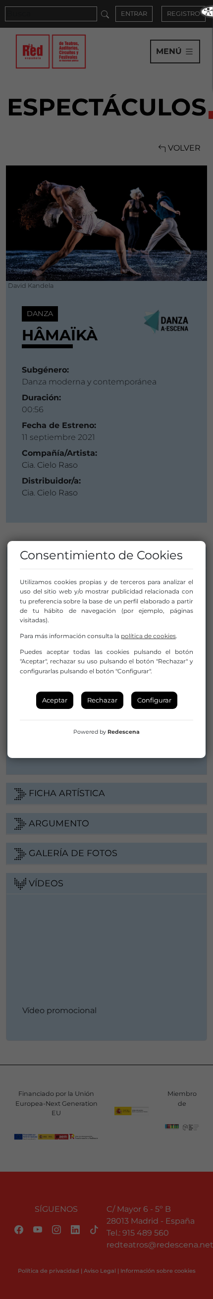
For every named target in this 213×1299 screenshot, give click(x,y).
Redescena (123, 731)
